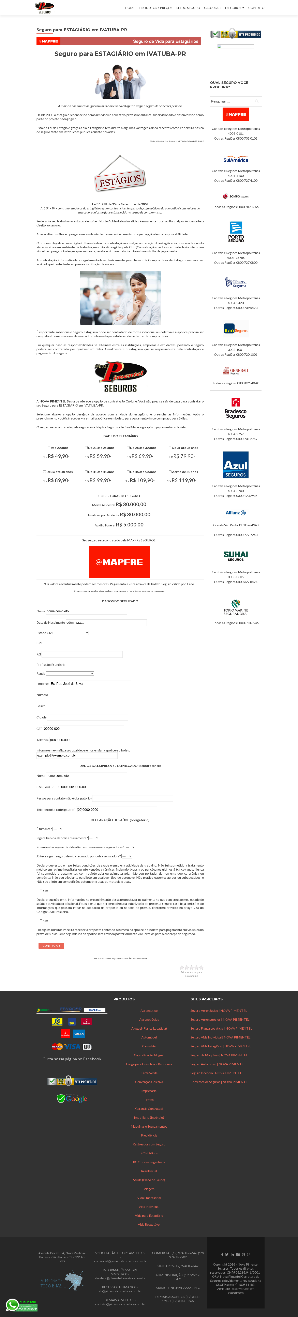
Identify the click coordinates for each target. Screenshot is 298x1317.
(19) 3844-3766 (183, 1301)
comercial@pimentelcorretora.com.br (120, 1261)
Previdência (149, 1135)
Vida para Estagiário (149, 1215)
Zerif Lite (223, 1288)
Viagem (149, 1189)
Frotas (149, 1099)
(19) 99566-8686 (188, 1288)
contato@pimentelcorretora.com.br (120, 1304)
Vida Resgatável (149, 1224)
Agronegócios (149, 1019)
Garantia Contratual (149, 1108)
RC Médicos (149, 1153)
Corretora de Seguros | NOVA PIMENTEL (220, 1082)
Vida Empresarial (149, 1198)
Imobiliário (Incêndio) (149, 1117)
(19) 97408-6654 (184, 1253)
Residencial (149, 1171)
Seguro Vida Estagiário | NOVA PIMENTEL (221, 1046)
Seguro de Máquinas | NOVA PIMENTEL (219, 1055)
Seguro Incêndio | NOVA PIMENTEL (216, 1073)
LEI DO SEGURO (188, 8)
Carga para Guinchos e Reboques (149, 1064)
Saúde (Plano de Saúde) (149, 1180)
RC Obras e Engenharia (149, 1162)
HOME (130, 8)
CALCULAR (212, 8)
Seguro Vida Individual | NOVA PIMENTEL (220, 1037)
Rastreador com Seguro (149, 1144)
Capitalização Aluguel (149, 1055)
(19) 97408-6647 (186, 1266)
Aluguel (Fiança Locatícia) (149, 1028)
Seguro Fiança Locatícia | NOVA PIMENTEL (221, 1028)
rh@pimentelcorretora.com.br (120, 1291)
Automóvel (149, 1037)
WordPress (236, 1293)
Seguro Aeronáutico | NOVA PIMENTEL (219, 1010)
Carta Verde (149, 1073)
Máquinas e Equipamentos (149, 1126)
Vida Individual (149, 1206)
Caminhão (149, 1046)
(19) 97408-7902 (186, 1255)
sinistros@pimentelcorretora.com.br (120, 1278)
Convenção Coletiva (149, 1082)
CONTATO (256, 8)
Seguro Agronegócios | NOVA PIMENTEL (220, 1019)
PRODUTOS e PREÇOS (155, 8)
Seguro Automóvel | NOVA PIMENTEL (218, 1064)
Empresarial (149, 1091)
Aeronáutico (149, 1010)
